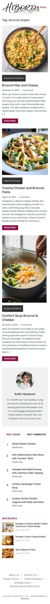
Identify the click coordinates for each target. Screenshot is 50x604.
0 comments (28, 90)
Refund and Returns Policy (25, 586)
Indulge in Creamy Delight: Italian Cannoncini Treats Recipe (32, 525)
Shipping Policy (22, 583)
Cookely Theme (38, 596)
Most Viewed (13, 434)
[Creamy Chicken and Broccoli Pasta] (25, 130)
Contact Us (30, 575)
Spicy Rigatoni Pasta (25, 549)
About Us (14, 575)
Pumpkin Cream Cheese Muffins (31, 536)
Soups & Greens (12, 308)
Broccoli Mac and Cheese (20, 85)
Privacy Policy (11, 579)
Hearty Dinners (12, 181)
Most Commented (36, 434)
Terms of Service (33, 579)
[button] (41, 7)
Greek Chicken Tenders (24, 443)
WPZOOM (25, 599)
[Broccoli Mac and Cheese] (25, 27)
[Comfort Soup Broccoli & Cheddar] (24, 237)
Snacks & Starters (14, 78)
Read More (10, 121)
